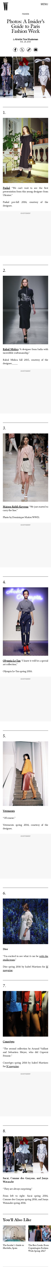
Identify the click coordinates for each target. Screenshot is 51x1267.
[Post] (22, 49)
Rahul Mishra (10, 349)
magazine (12, 1066)
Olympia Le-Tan (12, 661)
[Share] (15, 49)
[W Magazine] (5, 6)
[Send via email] (35, 49)
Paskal (6, 188)
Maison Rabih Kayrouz (15, 507)
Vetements (9, 811)
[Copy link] (29, 49)
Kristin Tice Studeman (26, 39)
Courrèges (8, 1041)
